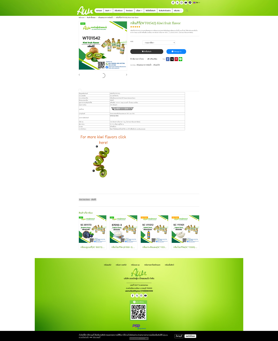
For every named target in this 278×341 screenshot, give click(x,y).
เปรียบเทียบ (153, 59)
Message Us (177, 51)
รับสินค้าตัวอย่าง (165, 10)
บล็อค (138, 10)
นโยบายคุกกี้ (96, 337)
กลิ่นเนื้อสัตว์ (169, 264)
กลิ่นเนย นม (135, 264)
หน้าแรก (99, 10)
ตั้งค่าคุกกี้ (179, 336)
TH (197, 3)
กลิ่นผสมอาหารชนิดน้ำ (144, 65)
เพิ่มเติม (177, 10)
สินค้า (107, 10)
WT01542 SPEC (114, 116)
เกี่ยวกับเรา (119, 10)
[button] (187, 10)
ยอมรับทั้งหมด (190, 336)
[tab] (80, 90)
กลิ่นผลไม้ (156, 65)
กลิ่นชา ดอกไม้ (121, 264)
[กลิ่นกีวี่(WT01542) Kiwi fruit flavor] (103, 46)
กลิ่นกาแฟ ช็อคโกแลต (152, 264)
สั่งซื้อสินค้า (148, 51)
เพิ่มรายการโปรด (138, 59)
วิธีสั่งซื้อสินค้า (151, 10)
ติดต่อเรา (129, 10)
